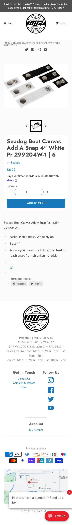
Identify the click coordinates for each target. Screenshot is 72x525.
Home (7, 43)
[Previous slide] (26, 126)
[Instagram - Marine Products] (39, 49)
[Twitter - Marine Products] (26, 49)
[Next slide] (45, 126)
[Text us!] (56, 516)
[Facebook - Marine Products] (32, 49)
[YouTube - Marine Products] (45, 49)
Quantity (12, 186)
